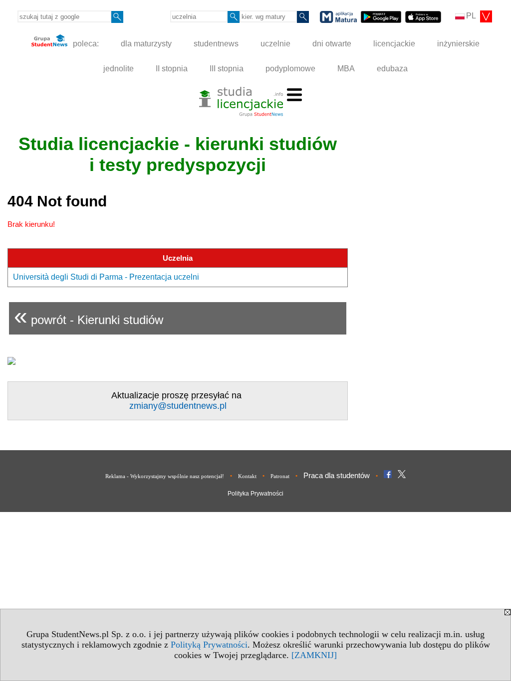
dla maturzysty (146, 43)
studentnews (216, 43)
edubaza (392, 68)
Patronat (279, 476)
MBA (346, 68)
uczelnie (275, 43)
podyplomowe (290, 68)
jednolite (118, 68)
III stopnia (227, 68)
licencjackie (394, 43)
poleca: (85, 43)
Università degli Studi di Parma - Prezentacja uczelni (106, 277)
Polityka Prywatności (255, 493)
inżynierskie (458, 43)
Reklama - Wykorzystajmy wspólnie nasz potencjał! (164, 476)
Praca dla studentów (336, 475)
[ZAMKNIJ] (314, 655)
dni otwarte (331, 43)
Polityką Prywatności (209, 645)
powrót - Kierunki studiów (88, 316)
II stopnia (172, 68)
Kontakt (247, 476)
